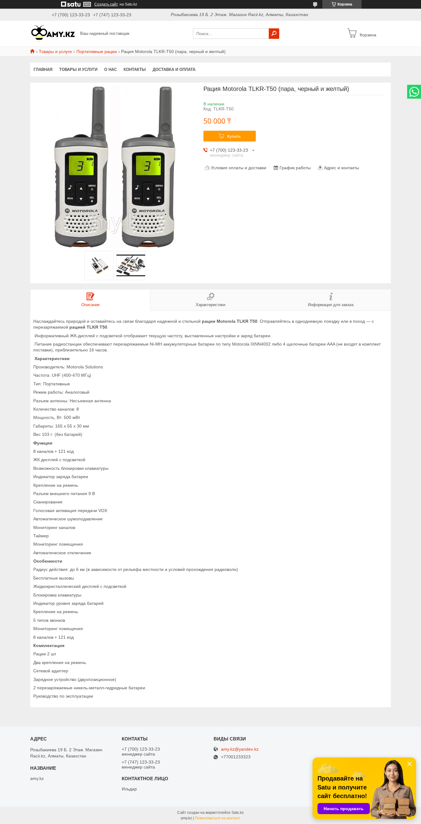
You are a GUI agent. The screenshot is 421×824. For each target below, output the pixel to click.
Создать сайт (106, 4)
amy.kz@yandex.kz (240, 749)
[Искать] (274, 33)
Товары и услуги (55, 51)
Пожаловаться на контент (217, 818)
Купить (234, 136)
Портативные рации (96, 51)
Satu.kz (237, 812)
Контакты (135, 69)
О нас (110, 69)
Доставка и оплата (174, 69)
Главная (43, 69)
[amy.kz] (53, 33)
